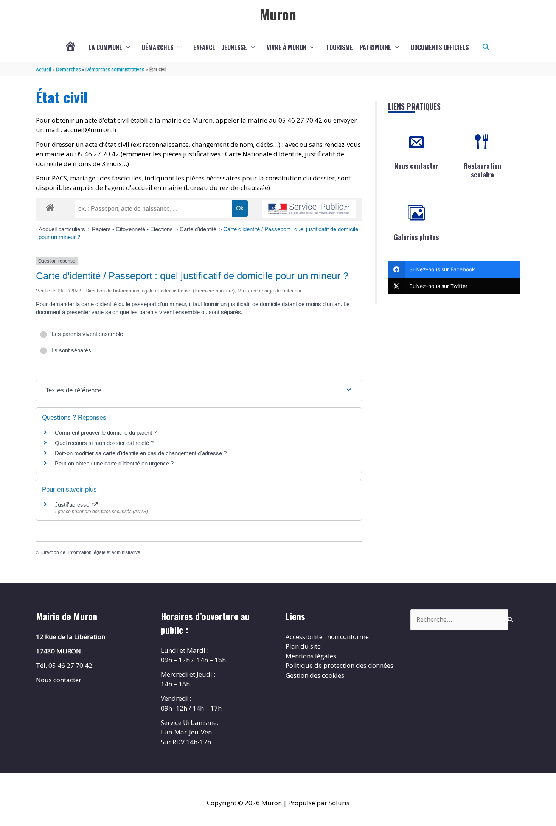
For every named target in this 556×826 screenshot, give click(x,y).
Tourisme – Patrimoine (358, 47)
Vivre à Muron (286, 47)
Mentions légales (311, 656)
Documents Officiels (440, 47)
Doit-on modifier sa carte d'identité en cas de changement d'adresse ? (141, 453)
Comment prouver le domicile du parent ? (106, 432)
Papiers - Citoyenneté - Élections (133, 229)
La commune (105, 47)
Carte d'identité (199, 229)
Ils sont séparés (70, 350)
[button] (486, 47)
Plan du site (303, 646)
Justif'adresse (73, 504)
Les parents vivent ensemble (86, 334)
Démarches (158, 47)
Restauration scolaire (482, 170)
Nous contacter (416, 166)
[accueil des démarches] (50, 206)
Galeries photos (416, 237)
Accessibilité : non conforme (327, 636)
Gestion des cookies (315, 675)
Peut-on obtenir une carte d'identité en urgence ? (114, 463)
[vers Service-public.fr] (309, 209)
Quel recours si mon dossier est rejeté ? (104, 443)
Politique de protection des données (339, 665)
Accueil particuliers (63, 229)
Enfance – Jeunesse (220, 47)
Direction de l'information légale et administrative (90, 552)
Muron (278, 14)
